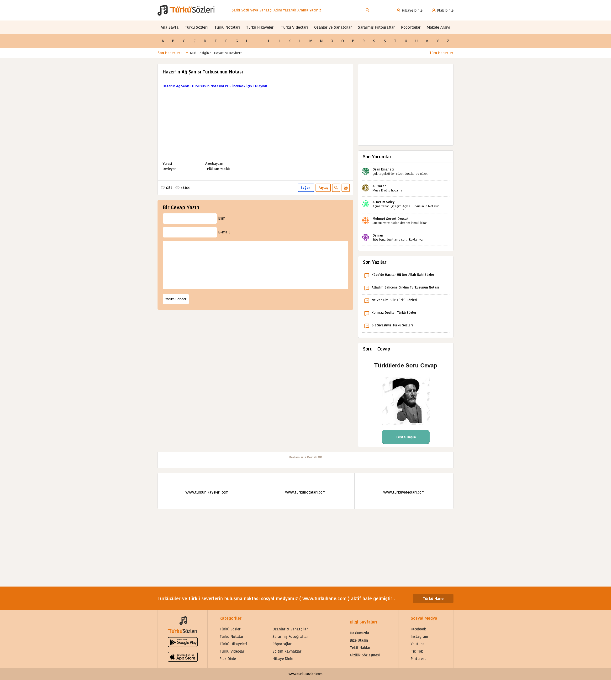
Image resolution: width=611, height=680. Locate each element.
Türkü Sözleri (196, 27)
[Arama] (368, 10)
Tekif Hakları (361, 647)
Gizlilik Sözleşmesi (365, 655)
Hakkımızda (359, 632)
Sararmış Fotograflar (376, 27)
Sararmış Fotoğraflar (290, 636)
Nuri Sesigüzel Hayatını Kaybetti (216, 52)
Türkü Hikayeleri (260, 27)
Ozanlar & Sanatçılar (290, 629)
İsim (221, 218)
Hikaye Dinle (412, 10)
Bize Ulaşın (359, 640)
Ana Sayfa (170, 27)
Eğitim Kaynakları (287, 651)
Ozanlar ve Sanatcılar (333, 27)
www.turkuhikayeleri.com (206, 492)
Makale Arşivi (438, 27)
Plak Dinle (445, 10)
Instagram (419, 636)
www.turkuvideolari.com (404, 492)
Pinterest (418, 658)
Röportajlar (411, 27)
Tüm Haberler (441, 52)
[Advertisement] (255, 122)
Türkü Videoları (294, 27)
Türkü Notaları (227, 27)
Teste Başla (406, 437)
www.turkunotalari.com (305, 492)
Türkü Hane (433, 598)
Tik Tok (417, 651)
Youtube (417, 643)
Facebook (418, 629)
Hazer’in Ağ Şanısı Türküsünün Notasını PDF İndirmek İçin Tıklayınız (215, 86)
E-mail (224, 232)
